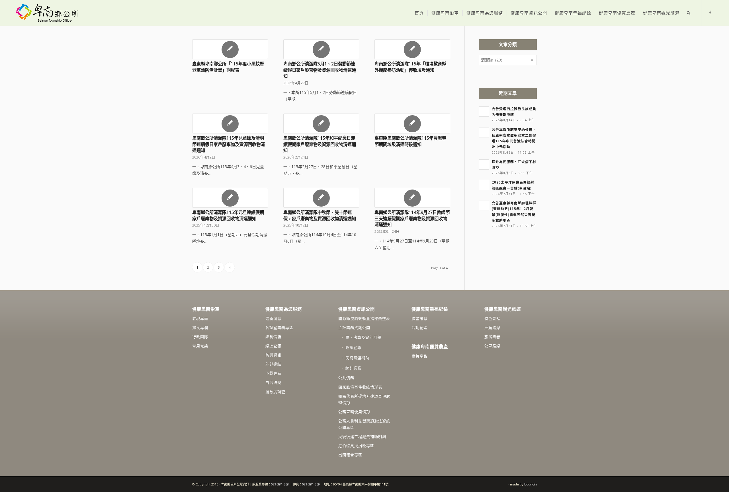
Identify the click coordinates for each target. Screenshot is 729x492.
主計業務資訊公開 (354, 327)
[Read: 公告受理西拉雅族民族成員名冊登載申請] (484, 111)
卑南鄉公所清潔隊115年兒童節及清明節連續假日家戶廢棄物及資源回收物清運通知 (228, 144)
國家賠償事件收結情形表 (360, 387)
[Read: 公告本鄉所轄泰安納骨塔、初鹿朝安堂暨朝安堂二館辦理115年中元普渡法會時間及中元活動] (484, 132)
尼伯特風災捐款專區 (356, 445)
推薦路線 (492, 327)
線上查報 (273, 345)
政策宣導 (353, 347)
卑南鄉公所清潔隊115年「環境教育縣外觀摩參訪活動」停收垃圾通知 (410, 67)
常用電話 (200, 345)
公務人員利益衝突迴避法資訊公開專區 (364, 424)
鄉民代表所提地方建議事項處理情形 (364, 399)
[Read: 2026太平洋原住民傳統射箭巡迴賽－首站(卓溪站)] (484, 185)
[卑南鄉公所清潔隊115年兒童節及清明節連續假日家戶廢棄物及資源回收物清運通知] (230, 123)
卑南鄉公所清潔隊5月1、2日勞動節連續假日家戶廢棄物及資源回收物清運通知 (319, 70)
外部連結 (273, 364)
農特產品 (419, 356)
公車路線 (492, 345)
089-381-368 (280, 484)
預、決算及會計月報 (363, 337)
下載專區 (273, 373)
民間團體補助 (357, 357)
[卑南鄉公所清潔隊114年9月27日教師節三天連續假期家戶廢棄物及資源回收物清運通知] (412, 198)
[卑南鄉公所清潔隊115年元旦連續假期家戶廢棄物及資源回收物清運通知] (230, 198)
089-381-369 (311, 484)
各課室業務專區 (279, 327)
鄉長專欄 (200, 327)
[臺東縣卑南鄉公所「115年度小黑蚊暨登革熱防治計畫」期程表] (230, 49)
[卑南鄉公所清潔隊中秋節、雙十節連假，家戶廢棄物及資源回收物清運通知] (321, 198)
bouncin (530, 484)
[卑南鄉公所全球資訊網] (47, 13)
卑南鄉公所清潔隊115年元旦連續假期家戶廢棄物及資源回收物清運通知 (228, 215)
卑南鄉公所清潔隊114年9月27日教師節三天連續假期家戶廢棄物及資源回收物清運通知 (412, 218)
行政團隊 (200, 336)
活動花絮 (419, 327)
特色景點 (492, 318)
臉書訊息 (419, 318)
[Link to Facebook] (710, 12)
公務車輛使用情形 (354, 411)
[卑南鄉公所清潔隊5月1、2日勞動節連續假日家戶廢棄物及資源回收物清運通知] (321, 49)
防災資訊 (273, 354)
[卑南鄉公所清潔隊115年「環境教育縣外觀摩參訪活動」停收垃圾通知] (412, 49)
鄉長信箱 (273, 336)
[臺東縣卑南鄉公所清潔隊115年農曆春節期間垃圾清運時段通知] (412, 123)
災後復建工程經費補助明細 (362, 436)
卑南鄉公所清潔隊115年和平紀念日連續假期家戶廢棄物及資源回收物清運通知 (319, 144)
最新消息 (273, 318)
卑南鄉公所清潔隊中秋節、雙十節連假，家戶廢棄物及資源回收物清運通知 (319, 215)
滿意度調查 (275, 391)
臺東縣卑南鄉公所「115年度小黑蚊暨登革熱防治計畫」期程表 (228, 67)
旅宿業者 (492, 336)
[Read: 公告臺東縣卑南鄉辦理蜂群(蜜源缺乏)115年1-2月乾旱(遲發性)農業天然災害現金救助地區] (484, 206)
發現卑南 (200, 318)
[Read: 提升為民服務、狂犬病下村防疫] (484, 164)
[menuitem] (419, 13)
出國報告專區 (350, 454)
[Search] (688, 13)
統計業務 (353, 367)
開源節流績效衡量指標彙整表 (364, 318)
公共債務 (346, 377)
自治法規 (273, 382)
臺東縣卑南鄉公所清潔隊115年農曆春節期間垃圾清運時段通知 (410, 141)
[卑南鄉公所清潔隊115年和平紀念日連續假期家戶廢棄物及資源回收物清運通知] (321, 123)
